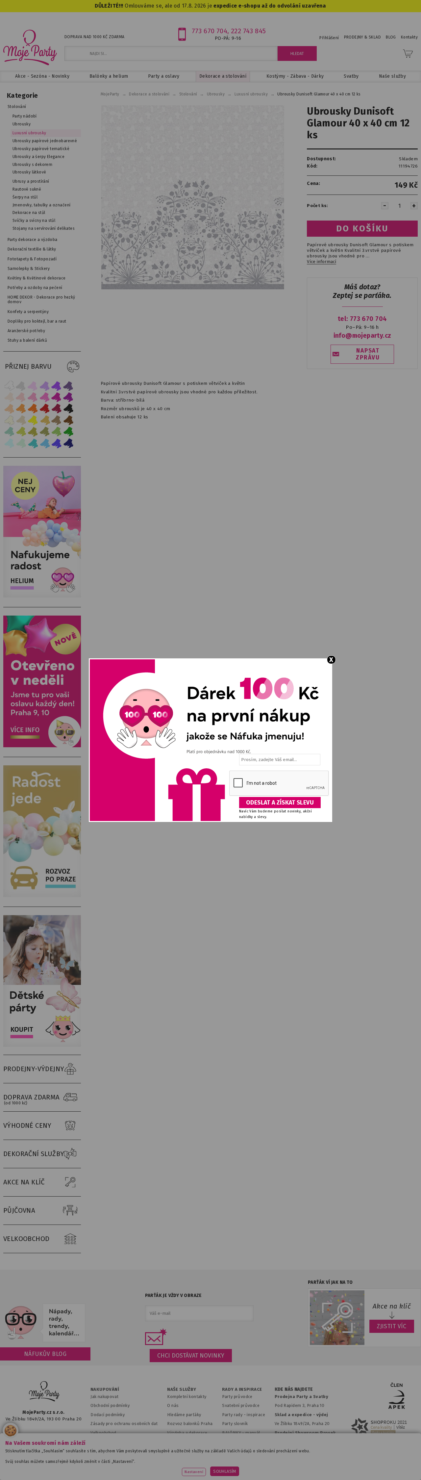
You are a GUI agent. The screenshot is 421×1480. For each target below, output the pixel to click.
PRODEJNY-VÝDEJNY (33, 1069)
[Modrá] (56, 443)
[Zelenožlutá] (21, 432)
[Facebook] (12, 1438)
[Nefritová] (9, 432)
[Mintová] (21, 443)
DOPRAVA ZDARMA (31, 1099)
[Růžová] (33, 397)
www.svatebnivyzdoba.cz (141, 1467)
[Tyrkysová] (33, 443)
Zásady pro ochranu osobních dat (124, 1423)
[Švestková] (56, 386)
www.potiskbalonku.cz (326, 1467)
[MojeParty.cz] (44, 1392)
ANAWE (272, 1476)
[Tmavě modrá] (68, 443)
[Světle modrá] (44, 443)
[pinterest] (53, 1438)
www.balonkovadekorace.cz (261, 1467)
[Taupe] (21, 420)
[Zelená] (68, 432)
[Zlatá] (44, 420)
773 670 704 (210, 31)
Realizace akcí (181, 1441)
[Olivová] (33, 432)
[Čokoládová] (68, 420)
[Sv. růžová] (21, 397)
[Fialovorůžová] (68, 386)
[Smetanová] (9, 420)
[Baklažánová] (68, 397)
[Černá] (68, 409)
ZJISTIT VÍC (392, 1326)
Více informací (321, 261)
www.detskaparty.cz (200, 1467)
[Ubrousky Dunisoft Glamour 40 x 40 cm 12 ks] (193, 197)
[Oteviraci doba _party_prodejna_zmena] (43, 746)
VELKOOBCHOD (26, 1239)
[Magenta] (56, 397)
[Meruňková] (21, 409)
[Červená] (44, 409)
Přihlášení (329, 38)
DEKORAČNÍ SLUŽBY (33, 1154)
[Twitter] (32, 1438)
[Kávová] (56, 420)
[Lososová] (9, 397)
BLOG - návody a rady (243, 1441)
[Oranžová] (33, 409)
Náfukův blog (45, 1354)
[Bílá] (9, 386)
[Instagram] (74, 1438)
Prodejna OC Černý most (302, 1450)
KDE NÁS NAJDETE (294, 1389)
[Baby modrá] (9, 443)
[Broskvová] (9, 409)
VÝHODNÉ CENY (27, 1125)
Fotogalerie (234, 1450)
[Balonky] (43, 596)
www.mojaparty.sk (85, 1467)
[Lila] (33, 386)
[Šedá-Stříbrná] (21, 386)
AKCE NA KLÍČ (24, 1182)
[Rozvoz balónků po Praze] (43, 895)
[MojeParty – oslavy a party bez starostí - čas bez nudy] (30, 47)
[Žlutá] (33, 420)
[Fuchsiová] (44, 397)
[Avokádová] (44, 432)
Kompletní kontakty (186, 1396)
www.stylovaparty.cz (382, 1467)
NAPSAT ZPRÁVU (368, 354)
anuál (254, 1432)
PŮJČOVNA (19, 1210)
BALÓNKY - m (235, 1432)
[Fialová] (44, 386)
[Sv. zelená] (56, 432)
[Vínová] (56, 409)
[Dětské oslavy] (43, 1045)
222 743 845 (248, 31)
